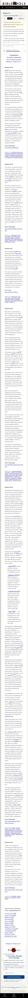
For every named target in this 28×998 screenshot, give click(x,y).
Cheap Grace (7, 472)
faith (21, 92)
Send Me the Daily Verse (14, 977)
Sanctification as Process (10, 241)
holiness (16, 551)
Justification (17, 237)
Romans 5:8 (9, 61)
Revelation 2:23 (8, 934)
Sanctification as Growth (16, 833)
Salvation (6, 240)
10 (3, 29)
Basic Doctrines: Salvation (11, 292)
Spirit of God (17, 779)
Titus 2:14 (11, 611)
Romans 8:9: (17, 775)
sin (15, 203)
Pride (19, 479)
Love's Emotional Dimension (12, 147)
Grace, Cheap (15, 475)
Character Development (16, 471)
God (6, 70)
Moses (13, 649)
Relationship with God (19, 157)
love (17, 84)
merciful (21, 317)
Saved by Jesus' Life (17, 480)
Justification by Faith (9, 239)
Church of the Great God (11, 987)
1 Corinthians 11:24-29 (10, 929)
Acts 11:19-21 (8, 921)
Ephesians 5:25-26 (13, 575)
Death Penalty (14, 235)
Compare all (21, 18)
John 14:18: (18, 665)
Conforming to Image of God (10, 153)
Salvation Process (12, 240)
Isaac (18, 647)
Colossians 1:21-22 (13, 591)
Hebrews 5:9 (8, 932)
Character (13, 827)
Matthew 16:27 (8, 917)
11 (3, 38)
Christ (12, 222)
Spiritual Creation (19, 834)
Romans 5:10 (16, 61)
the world (7, 180)
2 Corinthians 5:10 (9, 930)
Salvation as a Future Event (10, 897)
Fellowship (7, 154)
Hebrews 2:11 (19, 553)
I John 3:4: (15, 805)
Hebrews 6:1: (11, 732)
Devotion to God (20, 153)
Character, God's (12, 829)
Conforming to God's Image (17, 152)
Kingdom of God (9, 716)
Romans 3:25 (8, 923)
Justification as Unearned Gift (11, 477)
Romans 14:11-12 (9, 927)
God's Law (18, 829)
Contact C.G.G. (17, 987)
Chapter (15, 18)
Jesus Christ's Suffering (9, 237)
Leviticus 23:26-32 (9, 913)
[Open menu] (2, 7)
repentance (16, 739)
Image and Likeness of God (10, 830)
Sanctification (20, 240)
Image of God (19, 830)
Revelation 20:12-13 (10, 936)
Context (10, 18)
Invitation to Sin (17, 476)
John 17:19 (11, 566)
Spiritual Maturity (8, 835)
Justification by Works (13, 479)
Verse (5, 18)
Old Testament (16, 115)
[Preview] (8, 70)
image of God (11, 133)
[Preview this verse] (6, 555)
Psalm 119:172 (19, 795)
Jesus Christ (18, 253)
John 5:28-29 (8, 919)
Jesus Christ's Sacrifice (15, 236)
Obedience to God (10, 157)
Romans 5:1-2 (8, 925)
